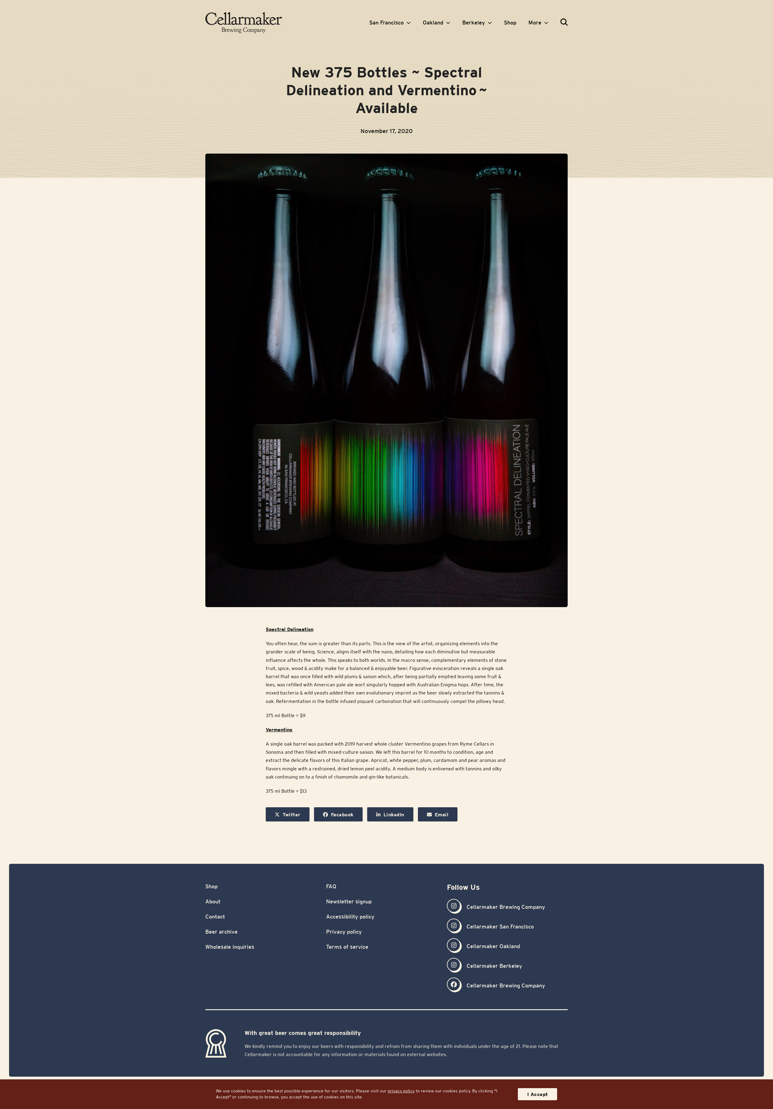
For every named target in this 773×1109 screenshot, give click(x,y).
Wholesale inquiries (229, 947)
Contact (215, 916)
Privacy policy (344, 932)
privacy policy (401, 1090)
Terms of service (347, 947)
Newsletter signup (349, 901)
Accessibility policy (350, 916)
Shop (211, 886)
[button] (564, 22)
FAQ (331, 886)
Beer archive (221, 932)
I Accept (537, 1094)
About (212, 901)
